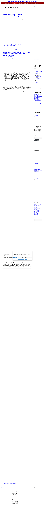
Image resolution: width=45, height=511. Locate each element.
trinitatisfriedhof (14, 45)
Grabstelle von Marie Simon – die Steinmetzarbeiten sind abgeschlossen (14, 15)
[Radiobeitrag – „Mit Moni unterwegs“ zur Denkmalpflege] (37, 182)
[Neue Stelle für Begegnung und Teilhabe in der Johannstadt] (37, 119)
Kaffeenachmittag (38, 76)
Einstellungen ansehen (28, 257)
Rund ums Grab (31, 3)
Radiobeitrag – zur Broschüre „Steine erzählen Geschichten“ (38, 170)
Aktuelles (9, 3)
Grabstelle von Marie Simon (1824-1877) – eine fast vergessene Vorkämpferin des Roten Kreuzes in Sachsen (16, 53)
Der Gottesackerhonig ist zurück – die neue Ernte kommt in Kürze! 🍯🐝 (37, 104)
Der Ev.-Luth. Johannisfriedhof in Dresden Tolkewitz (37, 214)
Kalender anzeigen (36, 83)
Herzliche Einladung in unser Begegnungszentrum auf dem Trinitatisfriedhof (38, 60)
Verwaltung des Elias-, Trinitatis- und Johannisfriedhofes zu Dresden (23, 1)
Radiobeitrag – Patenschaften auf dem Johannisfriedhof (37, 162)
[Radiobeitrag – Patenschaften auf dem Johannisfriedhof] (37, 165)
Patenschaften (37, 3)
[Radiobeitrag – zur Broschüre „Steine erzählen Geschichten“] (37, 173)
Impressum (26, 259)
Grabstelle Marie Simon (14, 44)
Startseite (6, 3)
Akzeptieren (15, 257)
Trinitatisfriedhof (14, 3)
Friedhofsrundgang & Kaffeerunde (38, 73)
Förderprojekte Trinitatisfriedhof (7, 44)
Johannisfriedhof (20, 3)
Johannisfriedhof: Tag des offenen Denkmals (39, 78)
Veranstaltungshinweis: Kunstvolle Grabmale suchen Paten (37, 107)
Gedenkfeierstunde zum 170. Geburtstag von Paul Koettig (39, 82)
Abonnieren (37, 140)
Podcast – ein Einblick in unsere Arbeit (37, 153)
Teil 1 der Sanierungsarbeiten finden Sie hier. (9, 42)
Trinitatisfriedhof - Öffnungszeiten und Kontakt (37, 208)
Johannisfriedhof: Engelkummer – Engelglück (39, 71)
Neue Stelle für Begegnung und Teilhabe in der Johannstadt (38, 97)
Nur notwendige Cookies (21, 257)
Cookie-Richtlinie (20, 259)
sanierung (11, 45)
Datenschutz (23, 259)
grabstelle (8, 45)
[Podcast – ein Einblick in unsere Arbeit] (37, 157)
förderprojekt (5, 45)
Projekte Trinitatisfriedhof (20, 44)
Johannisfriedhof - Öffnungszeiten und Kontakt (37, 211)
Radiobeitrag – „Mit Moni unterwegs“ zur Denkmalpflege (37, 178)
